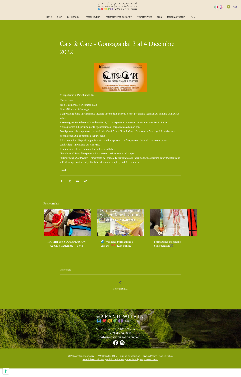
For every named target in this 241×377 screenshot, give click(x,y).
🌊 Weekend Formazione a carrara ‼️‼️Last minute (117, 243)
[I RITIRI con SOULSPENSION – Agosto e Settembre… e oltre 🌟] (67, 222)
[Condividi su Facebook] (61, 181)
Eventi (63, 169)
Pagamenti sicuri (149, 359)
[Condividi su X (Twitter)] (69, 181)
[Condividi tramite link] (85, 181)
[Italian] (216, 7)
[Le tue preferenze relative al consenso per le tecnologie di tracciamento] (6, 371)
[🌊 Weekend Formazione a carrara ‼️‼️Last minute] (120, 222)
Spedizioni (132, 359)
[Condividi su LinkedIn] (77, 181)
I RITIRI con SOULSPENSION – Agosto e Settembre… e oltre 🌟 (67, 243)
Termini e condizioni (93, 359)
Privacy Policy (149, 356)
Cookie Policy (166, 356)
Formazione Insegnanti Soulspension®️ (167, 243)
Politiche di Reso (115, 359)
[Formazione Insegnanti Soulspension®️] (173, 222)
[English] (221, 7)
